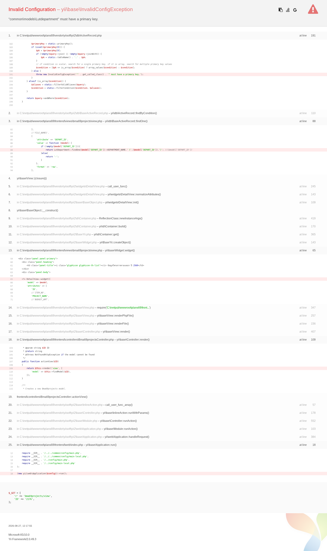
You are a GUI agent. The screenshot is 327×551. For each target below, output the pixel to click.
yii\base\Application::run (100, 444)
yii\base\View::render (115, 331)
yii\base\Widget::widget (119, 250)
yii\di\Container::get (105, 234)
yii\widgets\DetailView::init (121, 202)
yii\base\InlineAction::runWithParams (125, 412)
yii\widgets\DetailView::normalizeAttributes (133, 194)
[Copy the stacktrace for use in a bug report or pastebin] (281, 10)
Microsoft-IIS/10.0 (19, 534)
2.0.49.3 (31, 539)
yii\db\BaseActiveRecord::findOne (125, 121)
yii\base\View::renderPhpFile (114, 315)
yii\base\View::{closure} (31, 178)
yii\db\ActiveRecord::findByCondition (133, 113)
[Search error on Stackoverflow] (288, 10)
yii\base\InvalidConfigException (97, 9)
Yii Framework (17, 539)
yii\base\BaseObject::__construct (36, 210)
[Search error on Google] (295, 10)
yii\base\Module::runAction (120, 428)
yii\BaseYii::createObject (114, 242)
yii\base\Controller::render (132, 339)
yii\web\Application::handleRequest (126, 436)
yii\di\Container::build (112, 226)
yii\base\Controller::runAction (117, 420)
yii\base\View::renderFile (112, 323)
